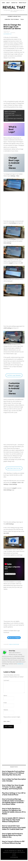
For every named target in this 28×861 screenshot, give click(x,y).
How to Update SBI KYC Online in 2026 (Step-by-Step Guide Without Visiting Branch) (13, 819)
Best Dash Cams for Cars (14, 468)
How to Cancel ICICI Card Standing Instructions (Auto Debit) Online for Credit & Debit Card (14, 827)
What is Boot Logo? (9, 113)
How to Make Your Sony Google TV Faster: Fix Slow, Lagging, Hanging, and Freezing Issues (13, 787)
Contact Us (20, 663)
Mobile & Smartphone (14, 644)
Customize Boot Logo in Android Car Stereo (14, 119)
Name (5, 695)
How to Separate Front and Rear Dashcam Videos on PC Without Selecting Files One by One (13, 773)
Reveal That (14, 7)
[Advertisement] (14, 86)
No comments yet (8, 33)
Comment (7, 680)
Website (6, 710)
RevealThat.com (13, 850)
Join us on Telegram (14, 637)
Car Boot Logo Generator (14, 375)
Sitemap (19, 850)
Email (5, 702)
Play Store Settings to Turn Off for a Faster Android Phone (14, 794)
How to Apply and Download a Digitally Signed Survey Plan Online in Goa (12, 835)
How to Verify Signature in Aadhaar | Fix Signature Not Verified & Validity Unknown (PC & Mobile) (14, 811)
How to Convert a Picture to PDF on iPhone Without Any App (13, 842)
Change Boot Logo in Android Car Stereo (13, 116)
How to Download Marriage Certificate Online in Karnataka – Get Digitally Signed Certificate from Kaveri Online (13, 801)
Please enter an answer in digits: (12, 717)
